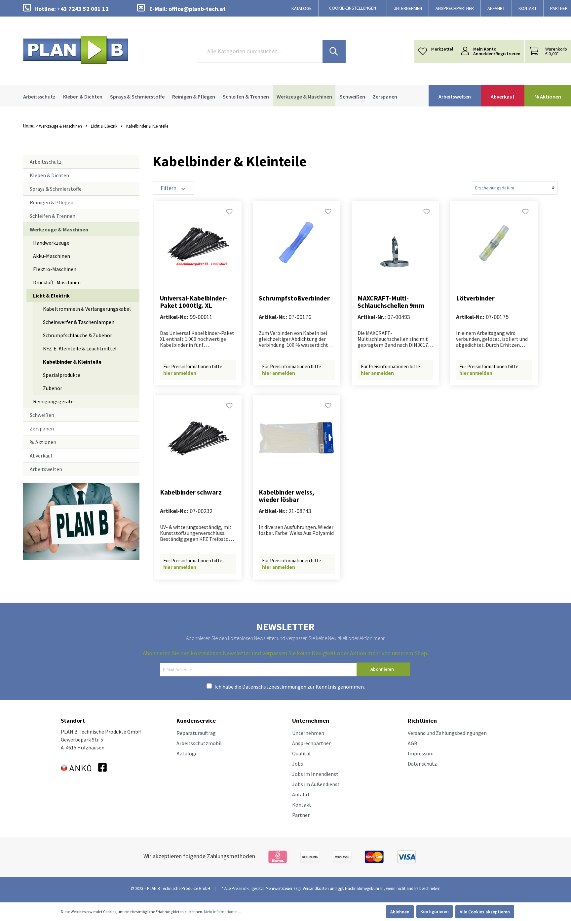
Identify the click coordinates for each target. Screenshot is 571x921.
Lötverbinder (475, 298)
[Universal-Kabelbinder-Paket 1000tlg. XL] (198, 243)
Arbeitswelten (46, 469)
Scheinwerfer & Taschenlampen (78, 322)
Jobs (297, 763)
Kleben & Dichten (49, 175)
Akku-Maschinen (51, 256)
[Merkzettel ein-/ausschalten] (229, 213)
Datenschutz (422, 763)
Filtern (169, 188)
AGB (412, 743)
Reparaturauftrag (196, 733)
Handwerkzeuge (51, 242)
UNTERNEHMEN (408, 8)
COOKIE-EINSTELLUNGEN (352, 8)
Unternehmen (308, 733)
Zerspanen (42, 428)
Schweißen (42, 415)
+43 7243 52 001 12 (83, 9)
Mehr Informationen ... (222, 911)
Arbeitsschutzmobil (199, 743)
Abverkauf (41, 455)
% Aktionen (43, 442)
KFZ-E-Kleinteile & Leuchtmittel (80, 348)
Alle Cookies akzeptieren (485, 912)
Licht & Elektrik (51, 295)
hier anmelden (179, 373)
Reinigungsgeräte (53, 401)
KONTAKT (527, 8)
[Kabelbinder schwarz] (198, 437)
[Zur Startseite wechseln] (75, 50)
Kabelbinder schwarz (191, 492)
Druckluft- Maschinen (57, 282)
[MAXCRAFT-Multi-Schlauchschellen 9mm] (396, 243)
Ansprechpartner (311, 743)
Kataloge (187, 753)
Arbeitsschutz (45, 161)
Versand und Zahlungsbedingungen (447, 733)
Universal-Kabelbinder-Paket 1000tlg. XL (193, 302)
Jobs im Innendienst (315, 774)
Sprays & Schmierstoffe (56, 188)
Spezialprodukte (61, 375)
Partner (301, 815)
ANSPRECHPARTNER (455, 8)
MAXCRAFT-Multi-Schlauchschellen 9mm (391, 302)
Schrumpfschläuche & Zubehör (77, 335)
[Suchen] (334, 51)
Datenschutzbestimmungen (274, 686)
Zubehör (52, 388)
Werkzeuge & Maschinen (59, 229)
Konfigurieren (434, 911)
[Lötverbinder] (494, 243)
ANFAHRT (496, 8)
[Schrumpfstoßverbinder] (297, 243)
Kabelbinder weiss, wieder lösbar (286, 496)
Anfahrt (301, 794)
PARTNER (559, 8)
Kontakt (301, 804)
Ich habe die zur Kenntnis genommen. (289, 686)
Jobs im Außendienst (316, 784)
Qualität (301, 753)
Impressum (421, 753)
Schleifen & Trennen (52, 216)
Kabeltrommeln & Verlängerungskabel (87, 308)
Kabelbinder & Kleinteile (72, 361)
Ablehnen (399, 912)
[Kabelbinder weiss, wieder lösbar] (297, 437)
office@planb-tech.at (197, 9)
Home (29, 126)
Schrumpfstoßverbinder (294, 298)
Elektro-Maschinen (54, 269)
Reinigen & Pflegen (51, 202)
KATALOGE (301, 8)
